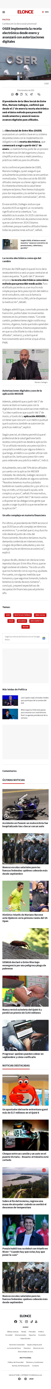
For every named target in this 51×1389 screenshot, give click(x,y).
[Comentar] (37, 94)
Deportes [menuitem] (32, 1335)
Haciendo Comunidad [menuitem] (16, 1345)
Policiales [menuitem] (32, 1332)
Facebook (16, 1322)
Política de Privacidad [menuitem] (15, 1362)
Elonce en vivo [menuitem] (38, 1348)
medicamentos (36, 621)
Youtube (36, 1322)
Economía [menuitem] (42, 1335)
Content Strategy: (20, 1379)
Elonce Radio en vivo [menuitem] (25, 1352)
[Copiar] (21, 94)
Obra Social (40, 615)
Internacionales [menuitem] (20, 1335)
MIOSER (25, 627)
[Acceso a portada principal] (25, 12)
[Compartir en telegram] (31, 94)
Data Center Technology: (25, 1379)
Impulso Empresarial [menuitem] (34, 1345)
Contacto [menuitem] (35, 1366)
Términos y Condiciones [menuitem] (34, 1362)
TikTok (32, 1322)
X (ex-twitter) (20, 1322)
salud (11, 621)
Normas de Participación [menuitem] (21, 1366)
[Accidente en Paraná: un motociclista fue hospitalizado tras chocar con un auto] (25, 804)
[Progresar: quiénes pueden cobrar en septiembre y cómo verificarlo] (25, 1035)
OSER (8, 615)
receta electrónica (22, 615)
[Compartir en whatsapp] (12, 94)
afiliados (22, 621)
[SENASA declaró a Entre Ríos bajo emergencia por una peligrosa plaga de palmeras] (25, 943)
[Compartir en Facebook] (17, 94)
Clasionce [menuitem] (27, 1348)
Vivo (47, 12)
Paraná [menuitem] (23, 1332)
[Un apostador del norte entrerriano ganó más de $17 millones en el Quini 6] (25, 1090)
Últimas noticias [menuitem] (13, 1332)
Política (6, 20)
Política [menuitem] (41, 1332)
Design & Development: (31, 1379)
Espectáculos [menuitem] (25, 1339)
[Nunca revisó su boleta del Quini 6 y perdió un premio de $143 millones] (25, 991)
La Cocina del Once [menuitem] (14, 1348)
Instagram (26, 1322)
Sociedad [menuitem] (8, 1335)
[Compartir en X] (26, 94)
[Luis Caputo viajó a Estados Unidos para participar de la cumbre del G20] (10, 700)
